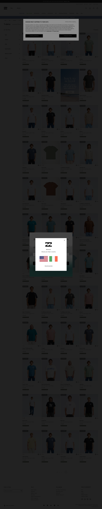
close (64, 240)
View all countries (49, 266)
